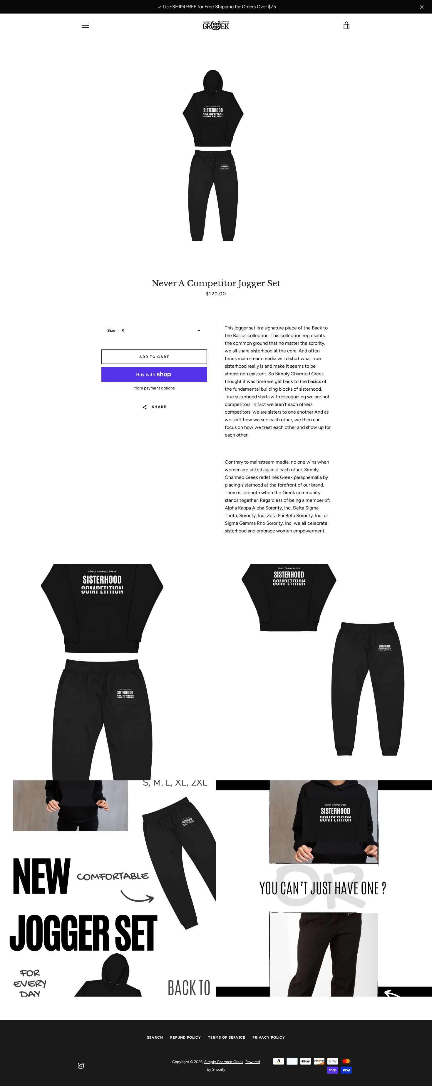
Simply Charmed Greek (223, 1062)
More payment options (154, 388)
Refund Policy (185, 1037)
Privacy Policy (268, 1037)
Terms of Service (226, 1037)
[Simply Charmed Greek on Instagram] (81, 1065)
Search (155, 1037)
